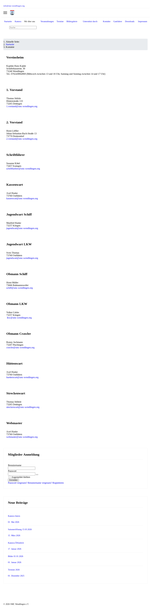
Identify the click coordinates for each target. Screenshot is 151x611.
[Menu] (5, 12)
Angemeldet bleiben (20, 477)
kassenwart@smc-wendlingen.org (22, 198)
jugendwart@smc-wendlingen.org (22, 228)
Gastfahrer (117, 21)
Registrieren (58, 483)
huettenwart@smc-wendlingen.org (22, 377)
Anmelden (13, 480)
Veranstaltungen (47, 21)
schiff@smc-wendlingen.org (19, 288)
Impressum (142, 21)
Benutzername (14, 465)
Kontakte (106, 21)
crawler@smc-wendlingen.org (20, 347)
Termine (60, 21)
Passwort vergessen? (18, 483)
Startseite (8, 21)
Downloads (129, 21)
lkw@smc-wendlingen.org (19, 317)
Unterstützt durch (90, 21)
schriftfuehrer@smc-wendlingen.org (23, 168)
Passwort (12, 471)
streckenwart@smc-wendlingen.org (22, 407)
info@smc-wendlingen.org (14, 6)
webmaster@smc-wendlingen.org (22, 437)
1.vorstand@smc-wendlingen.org (21, 106)
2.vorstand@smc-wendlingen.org (21, 139)
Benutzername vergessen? (40, 483)
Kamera (18, 21)
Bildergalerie (72, 21)
